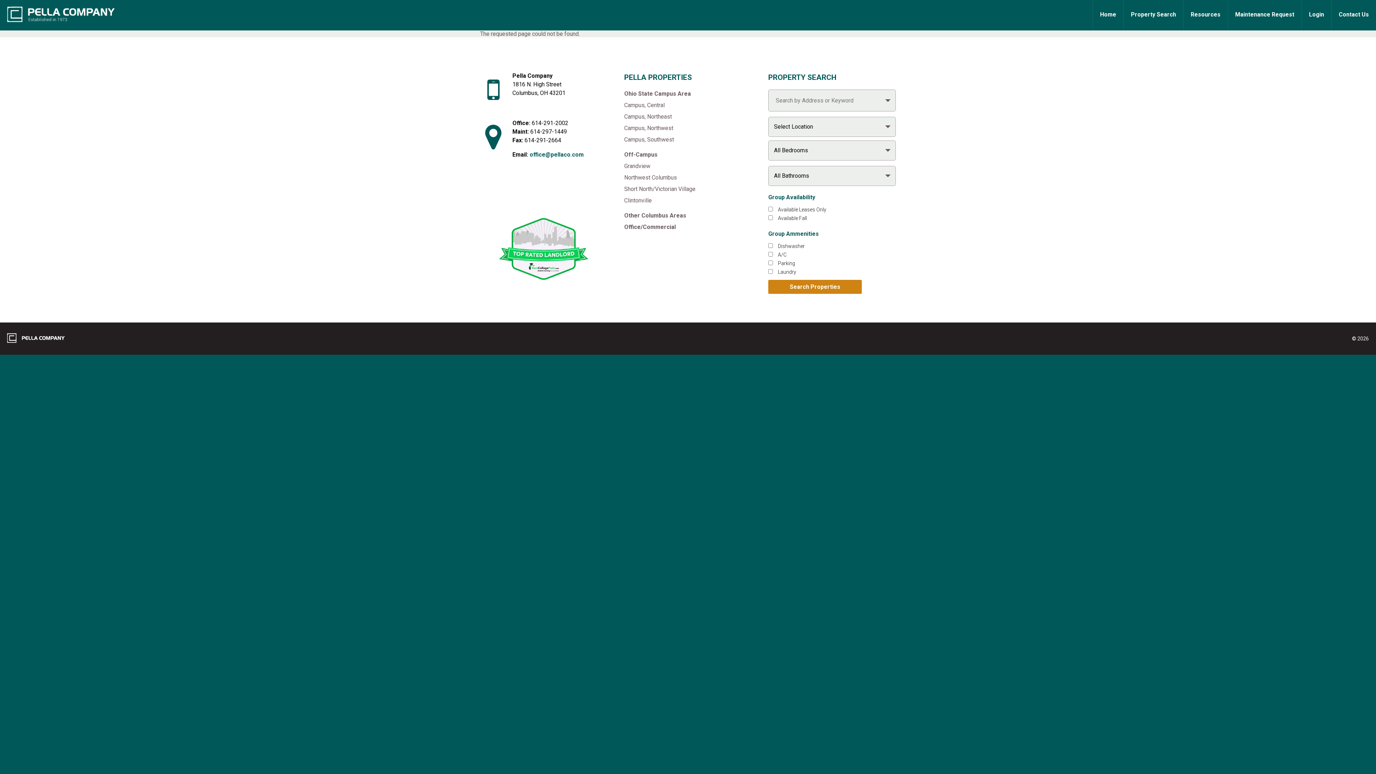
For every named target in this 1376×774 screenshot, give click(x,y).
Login (1316, 14)
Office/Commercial (650, 227)
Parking (786, 263)
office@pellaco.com (557, 154)
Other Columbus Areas (655, 215)
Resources (1205, 14)
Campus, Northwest (648, 128)
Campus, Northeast (648, 116)
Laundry (787, 272)
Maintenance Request (1264, 14)
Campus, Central (644, 105)
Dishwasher (791, 246)
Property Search (1153, 14)
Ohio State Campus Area (657, 93)
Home (1108, 14)
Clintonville (638, 200)
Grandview (637, 166)
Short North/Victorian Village (660, 189)
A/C (782, 255)
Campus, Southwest (649, 139)
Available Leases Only (802, 209)
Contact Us (1354, 14)
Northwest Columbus (650, 177)
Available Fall (792, 218)
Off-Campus (641, 154)
